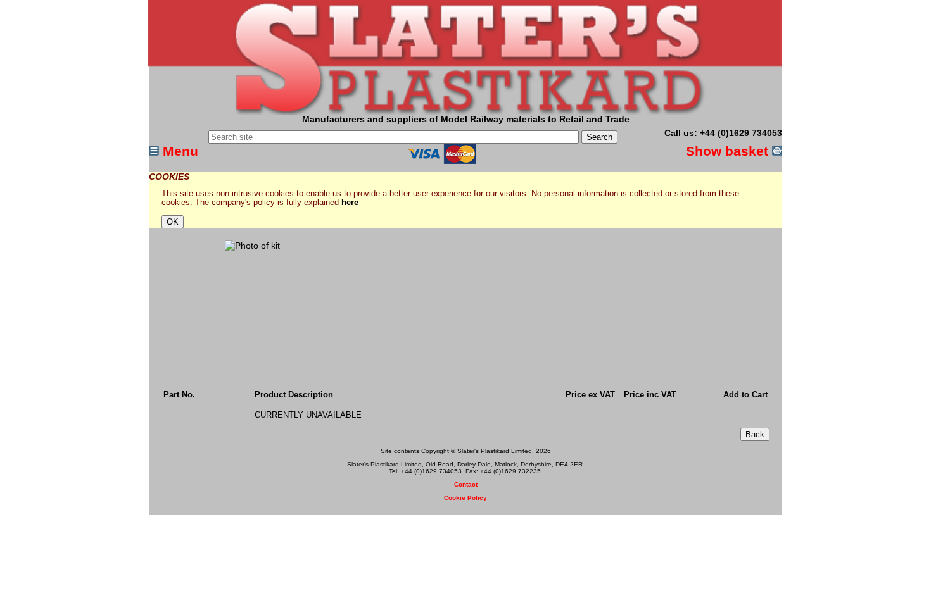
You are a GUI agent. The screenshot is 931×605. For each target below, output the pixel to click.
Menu (178, 151)
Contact (466, 484)
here (349, 202)
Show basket (729, 151)
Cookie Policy (465, 497)
